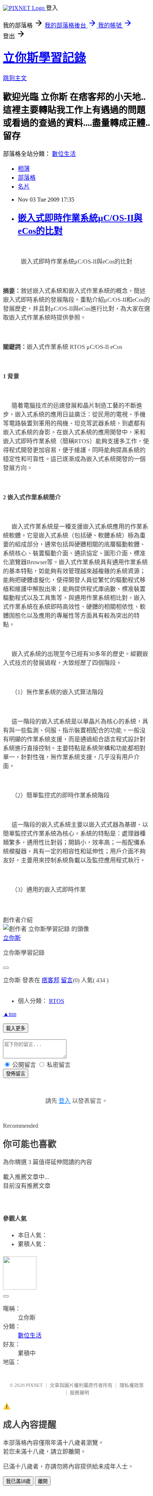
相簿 (24, 169)
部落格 (27, 177)
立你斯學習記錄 (44, 57)
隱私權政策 (132, 1385)
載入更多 (15, 1028)
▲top (9, 1014)
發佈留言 (15, 1074)
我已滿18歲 (18, 1481)
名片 (24, 186)
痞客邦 (50, 980)
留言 (67, 980)
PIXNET (34, 1385)
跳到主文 (15, 78)
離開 (43, 1481)
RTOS (56, 1001)
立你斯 (12, 938)
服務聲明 (79, 1392)
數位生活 (64, 154)
